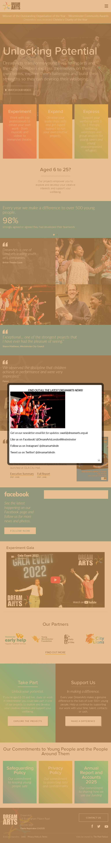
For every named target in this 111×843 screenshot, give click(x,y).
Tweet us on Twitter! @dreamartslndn (32, 452)
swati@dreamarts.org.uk (74, 433)
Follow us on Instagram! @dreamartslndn (34, 446)
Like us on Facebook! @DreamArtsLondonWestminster (43, 439)
